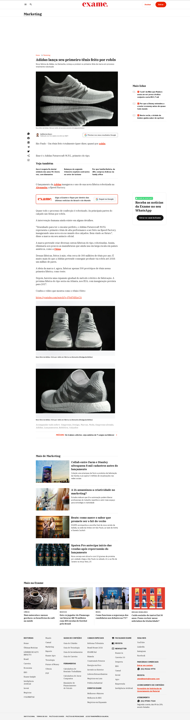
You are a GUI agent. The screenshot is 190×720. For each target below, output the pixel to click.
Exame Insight (30, 677)
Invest (26, 688)
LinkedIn (141, 647)
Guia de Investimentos (73, 652)
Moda (91, 425)
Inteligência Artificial (29, 682)
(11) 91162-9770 (148, 669)
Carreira (27, 663)
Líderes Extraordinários (97, 674)
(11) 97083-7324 (148, 701)
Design (76, 425)
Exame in (119, 653)
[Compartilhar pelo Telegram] (28, 147)
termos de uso (42, 716)
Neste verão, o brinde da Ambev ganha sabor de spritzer (150, 116)
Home (38, 55)
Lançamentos (51, 427)
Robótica (63, 427)
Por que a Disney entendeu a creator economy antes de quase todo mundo (151, 106)
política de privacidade (75, 716)
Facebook (141, 656)
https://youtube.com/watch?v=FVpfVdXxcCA (59, 297)
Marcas (84, 425)
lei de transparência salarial (97, 716)
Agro (117, 679)
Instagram (141, 651)
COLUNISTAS (29, 697)
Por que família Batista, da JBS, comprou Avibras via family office (103, 172)
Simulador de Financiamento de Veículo (70, 685)
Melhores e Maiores (95, 693)
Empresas (66, 425)
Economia (28, 668)
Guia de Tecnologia (72, 648)
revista (118, 643)
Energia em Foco (94, 665)
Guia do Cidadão (70, 643)
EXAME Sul (92, 652)
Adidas (39, 427)
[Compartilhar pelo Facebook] (28, 138)
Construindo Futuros (96, 661)
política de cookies (56, 716)
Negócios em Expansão (97, 702)
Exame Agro (51, 656)
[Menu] (25, 4)
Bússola (90, 656)
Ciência (49, 669)
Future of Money (52, 664)
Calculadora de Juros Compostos (72, 677)
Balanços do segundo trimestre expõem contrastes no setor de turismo (77, 172)
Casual (48, 642)
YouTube (141, 642)
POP (47, 673)
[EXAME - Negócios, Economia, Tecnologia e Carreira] (95, 4)
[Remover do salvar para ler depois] (28, 160)
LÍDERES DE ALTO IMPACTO (31, 653)
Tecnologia (50, 660)
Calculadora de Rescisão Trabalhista (72, 670)
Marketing (33, 14)
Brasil (26, 659)
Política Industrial (94, 683)
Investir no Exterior (95, 670)
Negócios (27, 692)
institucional (29, 716)
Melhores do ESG (94, 698)
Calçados (73, 427)
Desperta (119, 662)
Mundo (48, 638)
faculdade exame (123, 638)
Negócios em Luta (94, 678)
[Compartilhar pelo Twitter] (28, 151)
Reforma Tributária (95, 643)
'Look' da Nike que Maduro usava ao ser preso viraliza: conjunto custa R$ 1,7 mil (149, 94)
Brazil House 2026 (95, 648)
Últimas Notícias (31, 648)
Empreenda (120, 684)
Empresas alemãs (104, 425)
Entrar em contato (145, 665)
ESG (25, 672)
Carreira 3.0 (120, 657)
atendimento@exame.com (148, 679)
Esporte (49, 651)
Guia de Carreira (70, 656)
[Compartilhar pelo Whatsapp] (28, 133)
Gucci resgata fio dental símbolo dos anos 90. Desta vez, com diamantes (48, 172)
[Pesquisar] (31, 4)
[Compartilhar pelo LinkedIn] (28, 142)
